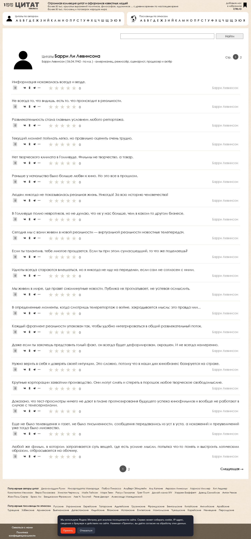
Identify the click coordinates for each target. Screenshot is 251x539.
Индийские (97, 510)
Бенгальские (174, 506)
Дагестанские (80, 510)
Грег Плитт (143, 492)
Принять (68, 530)
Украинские (73, 506)
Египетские (143, 510)
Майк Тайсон (90, 492)
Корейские (194, 510)
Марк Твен (106, 492)
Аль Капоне (156, 488)
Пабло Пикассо (111, 488)
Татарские (105, 506)
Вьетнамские (61, 510)
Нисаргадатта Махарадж (83, 488)
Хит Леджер (220, 488)
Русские (58, 506)
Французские (156, 506)
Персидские (226, 510)
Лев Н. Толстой (82, 496)
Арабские (223, 506)
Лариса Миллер (200, 488)
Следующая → (231, 469)
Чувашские (178, 510)
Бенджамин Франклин (57, 496)
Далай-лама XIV (162, 492)
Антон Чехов (229, 492)
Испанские (128, 510)
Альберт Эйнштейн (135, 488)
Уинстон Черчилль (68, 492)
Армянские (44, 510)
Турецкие (13, 510)
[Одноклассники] (29, 88)
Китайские (191, 506)
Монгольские (161, 510)
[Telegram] (34, 88)
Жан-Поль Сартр (18, 496)
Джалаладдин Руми (53, 488)
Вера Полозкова (45, 492)
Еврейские (90, 506)
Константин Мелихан (20, 492)
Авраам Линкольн (176, 488)
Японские (112, 510)
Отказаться (86, 530)
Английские (207, 506)
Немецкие (210, 510)
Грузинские (138, 506)
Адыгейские (122, 506)
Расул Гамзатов (125, 492)
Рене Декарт (101, 496)
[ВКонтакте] (25, 88)
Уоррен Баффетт (185, 492)
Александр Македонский (126, 496)
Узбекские (28, 510)
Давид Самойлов (209, 492)
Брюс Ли (36, 496)
